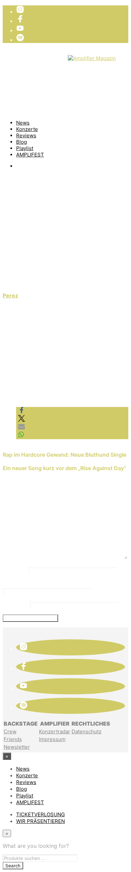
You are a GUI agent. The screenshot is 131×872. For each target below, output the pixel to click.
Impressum (52, 739)
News (23, 123)
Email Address (28, 584)
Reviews (26, 135)
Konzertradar (54, 731)
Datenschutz (86, 731)
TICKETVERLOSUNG (42, 57)
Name (15, 570)
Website (15, 605)
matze (19, 270)
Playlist (24, 148)
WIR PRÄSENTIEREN (42, 63)
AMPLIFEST (30, 154)
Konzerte (27, 129)
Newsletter (17, 747)
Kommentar (23, 513)
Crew (10, 731)
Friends (13, 739)
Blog (21, 142)
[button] (21, 411)
